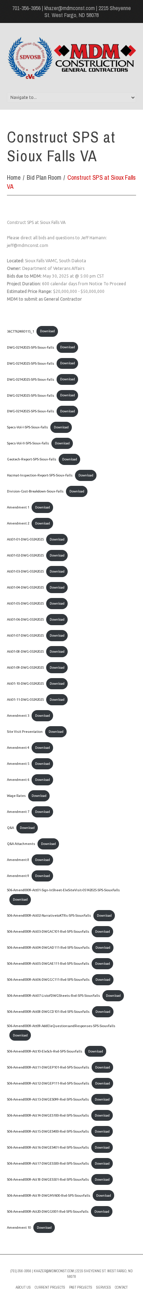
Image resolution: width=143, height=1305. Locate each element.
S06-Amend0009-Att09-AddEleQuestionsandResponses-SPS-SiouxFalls (61, 1026)
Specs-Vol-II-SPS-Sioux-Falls (28, 443)
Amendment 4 (18, 747)
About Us (23, 1287)
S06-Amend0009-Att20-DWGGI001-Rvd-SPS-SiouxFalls (48, 1211)
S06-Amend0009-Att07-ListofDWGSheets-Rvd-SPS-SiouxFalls (53, 995)
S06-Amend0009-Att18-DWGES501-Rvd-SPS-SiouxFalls (48, 1179)
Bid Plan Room (44, 177)
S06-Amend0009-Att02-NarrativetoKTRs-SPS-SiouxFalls (49, 915)
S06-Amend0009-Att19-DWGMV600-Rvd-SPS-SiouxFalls (48, 1195)
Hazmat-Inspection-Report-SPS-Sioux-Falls (40, 475)
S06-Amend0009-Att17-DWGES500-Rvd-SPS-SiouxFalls (48, 1163)
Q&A (10, 828)
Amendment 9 (18, 876)
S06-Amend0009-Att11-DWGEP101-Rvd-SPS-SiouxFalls (48, 1067)
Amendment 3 (18, 715)
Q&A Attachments (21, 844)
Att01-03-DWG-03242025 (25, 571)
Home (13, 177)
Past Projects (80, 1287)
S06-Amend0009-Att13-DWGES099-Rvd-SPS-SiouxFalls (48, 1099)
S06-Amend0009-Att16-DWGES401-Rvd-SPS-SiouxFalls (48, 1147)
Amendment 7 (18, 812)
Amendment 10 (19, 1227)
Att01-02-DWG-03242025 (25, 555)
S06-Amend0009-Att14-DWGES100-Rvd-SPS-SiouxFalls (48, 1115)
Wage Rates (16, 796)
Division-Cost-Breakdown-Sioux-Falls (35, 491)
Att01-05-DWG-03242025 (25, 603)
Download (47, 331)
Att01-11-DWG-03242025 (25, 699)
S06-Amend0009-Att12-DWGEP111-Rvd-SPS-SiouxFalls (48, 1083)
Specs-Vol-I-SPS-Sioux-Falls (27, 427)
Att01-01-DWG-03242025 (25, 539)
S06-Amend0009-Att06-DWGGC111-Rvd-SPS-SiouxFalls (48, 979)
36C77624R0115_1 (20, 331)
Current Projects (50, 1287)
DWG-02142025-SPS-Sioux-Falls (30, 347)
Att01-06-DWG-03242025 (25, 619)
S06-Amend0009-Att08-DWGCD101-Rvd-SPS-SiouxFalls (48, 1011)
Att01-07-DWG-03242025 (25, 635)
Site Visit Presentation (25, 731)
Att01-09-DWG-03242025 (25, 667)
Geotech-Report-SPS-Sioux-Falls (31, 459)
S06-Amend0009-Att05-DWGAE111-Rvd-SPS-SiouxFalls (48, 963)
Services (103, 1287)
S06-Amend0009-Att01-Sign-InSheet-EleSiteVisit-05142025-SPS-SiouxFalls (63, 890)
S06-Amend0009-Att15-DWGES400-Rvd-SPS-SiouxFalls (48, 1131)
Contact (121, 1287)
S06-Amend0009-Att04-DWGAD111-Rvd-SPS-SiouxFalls (48, 947)
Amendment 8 (18, 860)
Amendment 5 (18, 764)
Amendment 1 (18, 507)
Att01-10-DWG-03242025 (25, 683)
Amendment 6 (18, 780)
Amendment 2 (18, 523)
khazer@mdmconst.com (69, 8)
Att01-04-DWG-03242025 (25, 587)
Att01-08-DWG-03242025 (25, 651)
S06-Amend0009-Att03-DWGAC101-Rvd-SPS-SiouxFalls (48, 931)
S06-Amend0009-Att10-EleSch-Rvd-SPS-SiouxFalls (44, 1051)
